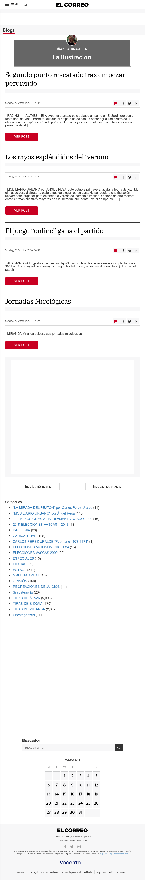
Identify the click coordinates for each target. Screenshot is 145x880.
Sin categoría (23, 592)
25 (88, 803)
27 (49, 812)
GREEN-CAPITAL (26, 575)
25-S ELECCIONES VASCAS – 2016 (41, 524)
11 (88, 785)
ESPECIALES (23, 558)
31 (80, 812)
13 (48, 794)
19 (96, 794)
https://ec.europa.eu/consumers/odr (114, 854)
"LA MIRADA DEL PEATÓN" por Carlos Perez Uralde (52, 507)
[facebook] (65, 846)
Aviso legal (33, 872)
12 (96, 785)
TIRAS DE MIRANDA (29, 608)
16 (72, 794)
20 (48, 803)
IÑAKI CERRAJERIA (72, 49)
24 (80, 803)
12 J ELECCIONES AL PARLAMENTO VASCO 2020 (52, 518)
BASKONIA (21, 529)
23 (72, 803)
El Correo (72, 830)
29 (64, 812)
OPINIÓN (20, 580)
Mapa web (101, 872)
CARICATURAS (24, 535)
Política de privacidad (71, 872)
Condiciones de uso (49, 872)
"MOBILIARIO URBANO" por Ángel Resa (44, 513)
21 (56, 803)
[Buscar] (119, 747)
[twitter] (72, 846)
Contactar (20, 872)
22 (64, 803)
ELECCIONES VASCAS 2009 (35, 552)
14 (57, 794)
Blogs (9, 30)
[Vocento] (72, 862)
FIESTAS (19, 563)
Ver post (21, 137)
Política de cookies (117, 872)
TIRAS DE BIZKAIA (27, 603)
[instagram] (79, 846)
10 (80, 785)
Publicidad (88, 872)
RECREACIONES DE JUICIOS (36, 586)
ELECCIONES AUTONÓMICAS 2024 (41, 546)
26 (96, 803)
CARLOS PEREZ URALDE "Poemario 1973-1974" (50, 541)
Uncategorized (24, 614)
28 (56, 812)
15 (64, 794)
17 (80, 794)
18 (88, 794)
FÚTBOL (19, 569)
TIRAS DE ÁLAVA (26, 597)
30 (72, 812)
